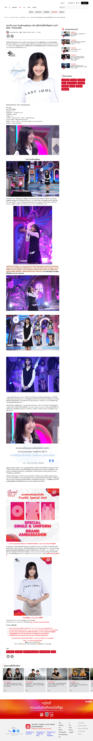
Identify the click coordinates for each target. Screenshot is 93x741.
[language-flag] (76, 3)
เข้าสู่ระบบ (85, 3)
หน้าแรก (31, 12)
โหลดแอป (62, 3)
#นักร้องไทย (73, 80)
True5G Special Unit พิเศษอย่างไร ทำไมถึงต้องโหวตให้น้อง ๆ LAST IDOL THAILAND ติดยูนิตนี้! (32, 632)
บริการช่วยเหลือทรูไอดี (63, 736)
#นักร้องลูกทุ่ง (81, 83)
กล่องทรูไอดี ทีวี (71, 3)
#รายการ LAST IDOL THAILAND (31, 652)
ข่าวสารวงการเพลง (14, 17)
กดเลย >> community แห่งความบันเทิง (32, 640)
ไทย (27, 17)
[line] (10, 730)
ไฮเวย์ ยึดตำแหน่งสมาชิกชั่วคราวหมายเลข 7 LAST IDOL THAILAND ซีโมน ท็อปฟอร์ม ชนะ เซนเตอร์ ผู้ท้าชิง (33, 630)
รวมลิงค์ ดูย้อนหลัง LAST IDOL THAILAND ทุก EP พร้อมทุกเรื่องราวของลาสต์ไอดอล (29, 633)
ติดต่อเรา (80, 734)
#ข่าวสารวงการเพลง (72, 83)
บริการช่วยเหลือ (81, 731)
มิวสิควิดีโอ (46, 12)
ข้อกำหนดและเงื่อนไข (82, 726)
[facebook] (14, 730)
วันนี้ (6, 7)
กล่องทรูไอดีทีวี (62, 732)
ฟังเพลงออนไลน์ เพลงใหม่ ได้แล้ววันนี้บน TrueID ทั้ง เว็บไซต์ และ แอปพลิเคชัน (33, 638)
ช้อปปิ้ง (60, 730)
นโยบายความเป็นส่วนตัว (83, 728)
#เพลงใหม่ (72, 86)
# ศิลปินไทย (73, 32)
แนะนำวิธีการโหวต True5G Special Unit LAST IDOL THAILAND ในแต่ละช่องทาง (28, 635)
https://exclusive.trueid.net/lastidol (39, 622)
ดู (9, 7)
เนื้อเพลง (62, 12)
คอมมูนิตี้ (71, 732)
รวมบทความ (38, 12)
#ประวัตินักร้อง (19, 652)
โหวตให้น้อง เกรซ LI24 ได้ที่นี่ (33, 617)
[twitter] (18, 730)
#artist (64, 83)
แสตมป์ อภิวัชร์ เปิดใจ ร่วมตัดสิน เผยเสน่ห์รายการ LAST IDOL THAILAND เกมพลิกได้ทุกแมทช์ (30, 628)
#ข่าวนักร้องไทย (10, 652)
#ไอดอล (53, 652)
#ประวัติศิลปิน (65, 86)
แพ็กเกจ (71, 730)
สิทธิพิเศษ (14, 7)
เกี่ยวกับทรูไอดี (81, 723)
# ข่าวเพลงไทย (7, 682)
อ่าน (20, 7)
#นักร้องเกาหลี (65, 89)
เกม (24, 7)
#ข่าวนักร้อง (79, 86)
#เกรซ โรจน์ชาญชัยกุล (44, 652)
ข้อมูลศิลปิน (54, 12)
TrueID (9, 3)
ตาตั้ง (29, 7)
